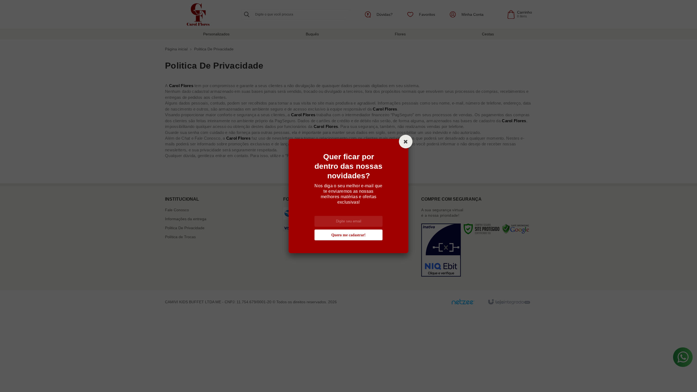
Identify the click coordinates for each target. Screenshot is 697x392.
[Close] (405, 141)
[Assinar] (348, 234)
